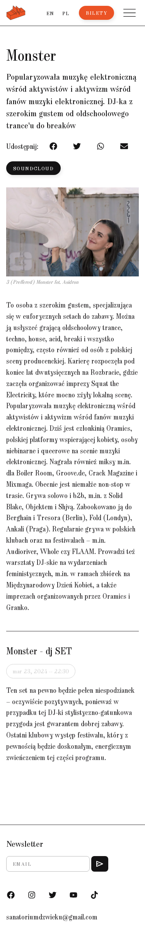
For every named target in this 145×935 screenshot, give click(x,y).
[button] (129, 13)
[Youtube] (73, 895)
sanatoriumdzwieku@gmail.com (51, 916)
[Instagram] (31, 895)
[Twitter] (52, 895)
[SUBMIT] (99, 864)
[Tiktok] (94, 895)
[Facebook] (10, 895)
